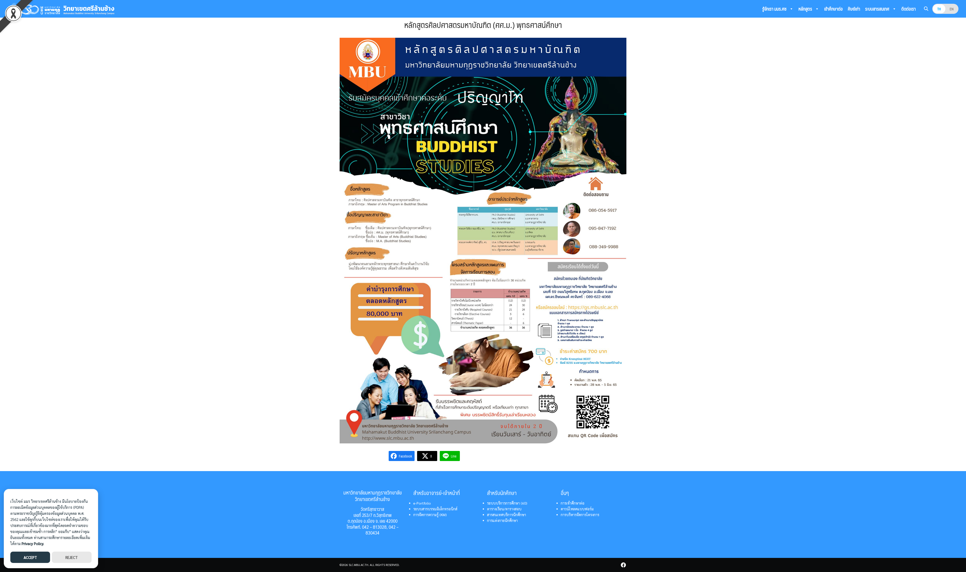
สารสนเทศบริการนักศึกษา (506, 514)
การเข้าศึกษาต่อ (572, 503)
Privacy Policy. (33, 543)
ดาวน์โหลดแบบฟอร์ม (577, 509)
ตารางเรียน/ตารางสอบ (504, 509)
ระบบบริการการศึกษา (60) (507, 503)
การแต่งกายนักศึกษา (502, 520)
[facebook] (623, 565)
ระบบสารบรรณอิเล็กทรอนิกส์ (435, 509)
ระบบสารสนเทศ (877, 9)
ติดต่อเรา (908, 9)
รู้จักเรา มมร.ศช (774, 9)
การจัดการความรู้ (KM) (430, 514)
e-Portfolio (422, 503)
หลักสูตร (805, 9)
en (952, 9)
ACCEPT (30, 557)
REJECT (71, 557)
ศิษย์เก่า (854, 9)
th (939, 9)
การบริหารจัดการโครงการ (580, 514)
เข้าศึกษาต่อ (833, 9)
